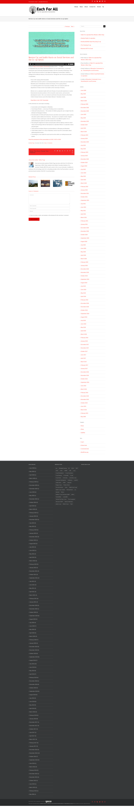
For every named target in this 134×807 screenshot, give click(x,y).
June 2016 (83, 385)
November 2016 (85, 375)
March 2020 (84, 258)
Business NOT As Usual (87, 48)
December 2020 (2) (34, 605)
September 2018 (85, 313)
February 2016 (84, 392)
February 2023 (84, 152)
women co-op (58, 504)
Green (66, 487)
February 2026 (84, 104)
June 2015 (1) (32, 784)
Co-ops (71, 475)
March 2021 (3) (33, 595)
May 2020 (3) (32, 629)
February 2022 (84, 186)
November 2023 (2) (34, 519)
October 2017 (84, 351)
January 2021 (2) (33, 602)
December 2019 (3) (34, 646)
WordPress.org (84, 452)
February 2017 (84, 365)
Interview (57, 492)
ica (75, 489)
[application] (51, 64)
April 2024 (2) (32, 505)
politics (72, 494)
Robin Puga (32, 143)
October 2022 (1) (33, 540)
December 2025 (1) (34, 485)
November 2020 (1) (34, 608)
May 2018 (83, 327)
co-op (74, 470)
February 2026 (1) (33, 481)
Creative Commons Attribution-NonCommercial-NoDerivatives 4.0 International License (56, 803)
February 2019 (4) (33, 677)
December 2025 (85, 107)
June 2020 (83, 248)
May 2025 (83, 117)
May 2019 (83, 293)
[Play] (30, 64)
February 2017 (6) (33, 742)
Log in (82, 442)
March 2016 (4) (33, 766)
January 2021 (84, 224)
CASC (57, 470)
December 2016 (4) (34, 749)
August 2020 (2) (33, 619)
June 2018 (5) (32, 701)
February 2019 (84, 299)
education (69, 482)
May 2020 (83, 251)
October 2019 (84, 275)
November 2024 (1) (34, 499)
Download (46, 66)
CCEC (61, 470)
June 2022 (83, 172)
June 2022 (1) (32, 550)
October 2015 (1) (33, 780)
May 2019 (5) (32, 670)
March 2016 (84, 389)
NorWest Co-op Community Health (63, 494)
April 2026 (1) (32, 475)
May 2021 (83, 210)
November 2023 (85, 142)
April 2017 (83, 358)
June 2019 (83, 289)
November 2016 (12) (34, 753)
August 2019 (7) (33, 660)
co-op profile (65, 475)
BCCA (73, 468)
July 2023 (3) (32, 523)
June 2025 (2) (32, 492)
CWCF (64, 482)
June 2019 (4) (32, 667)
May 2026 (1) (32, 471)
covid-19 (76, 480)
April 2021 (83, 214)
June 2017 (83, 354)
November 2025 (85, 111)
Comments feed (85, 448)
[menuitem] (76, 7)
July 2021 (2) (32, 581)
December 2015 (85, 396)
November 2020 (85, 231)
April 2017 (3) (32, 736)
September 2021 (85, 200)
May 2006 (83, 416)
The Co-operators (71, 499)
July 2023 (83, 145)
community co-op (72, 477)
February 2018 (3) (33, 715)
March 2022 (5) (33, 560)
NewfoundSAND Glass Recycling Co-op (91, 41)
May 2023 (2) (32, 526)
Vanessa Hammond (69, 501)
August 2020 (84, 241)
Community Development (61, 480)
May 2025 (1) (32, 495)
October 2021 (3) (33, 574)
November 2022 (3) (34, 536)
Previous (67, 26)
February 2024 (84, 135)
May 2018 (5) (32, 705)
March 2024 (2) (33, 509)
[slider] (72, 64)
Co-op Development (60, 473)
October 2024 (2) (33, 502)
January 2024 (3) (33, 516)
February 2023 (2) (33, 529)
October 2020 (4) (33, 612)
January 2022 (84, 190)
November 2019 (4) (34, 650)
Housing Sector (70, 489)
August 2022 (84, 166)
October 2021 (84, 196)
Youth (71, 504)
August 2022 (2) (33, 543)
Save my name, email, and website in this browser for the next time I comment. (49, 215)
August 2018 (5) (33, 694)
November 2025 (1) (34, 488)
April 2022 (83, 179)
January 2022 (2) (33, 567)
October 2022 (84, 162)
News (82, 425)
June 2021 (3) (32, 584)
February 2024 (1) (33, 512)
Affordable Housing (63, 468)
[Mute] (68, 64)
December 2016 (85, 372)
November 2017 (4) (34, 725)
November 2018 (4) (34, 684)
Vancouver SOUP (59, 501)
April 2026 (83, 97)
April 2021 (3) (32, 591)
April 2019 (83, 296)
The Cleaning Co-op (86, 45)
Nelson (62, 492)
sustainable (65, 496)
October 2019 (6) (33, 653)
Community (65, 477)
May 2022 (83, 176)
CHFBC (65, 470)
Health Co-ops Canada (60, 489)
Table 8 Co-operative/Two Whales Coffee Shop (92, 34)
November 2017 (85, 348)
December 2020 (85, 227)
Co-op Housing (59, 475)
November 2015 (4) (34, 777)
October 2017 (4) (33, 729)
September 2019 (85, 279)
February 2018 (84, 337)
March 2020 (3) (33, 636)
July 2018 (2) (32, 698)
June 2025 (83, 114)
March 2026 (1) (33, 478)
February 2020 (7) (33, 639)
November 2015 (85, 399)
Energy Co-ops (59, 484)
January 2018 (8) (33, 718)
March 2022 (84, 183)
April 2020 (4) (32, 632)
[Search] (103, 7)
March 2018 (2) (33, 711)
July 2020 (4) (32, 622)
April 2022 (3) (32, 557)
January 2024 (84, 138)
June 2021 (83, 207)
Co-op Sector (58, 477)
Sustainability (58, 496)
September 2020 (85, 238)
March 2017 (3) (33, 739)
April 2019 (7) (32, 674)
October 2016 (84, 378)
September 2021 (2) (34, 578)
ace (56, 468)
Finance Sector (67, 484)
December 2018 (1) (34, 681)
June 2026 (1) (32, 468)
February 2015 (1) (33, 790)
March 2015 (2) (33, 787)
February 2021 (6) (33, 598)
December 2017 (85, 344)
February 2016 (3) (33, 770)
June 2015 (83, 406)
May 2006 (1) (32, 794)
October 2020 (84, 234)
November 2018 (85, 306)
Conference (70, 480)
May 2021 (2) (32, 588)
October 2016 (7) (33, 756)
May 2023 (83, 148)
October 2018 (84, 310)
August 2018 (84, 317)
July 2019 (83, 286)
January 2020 (84, 265)
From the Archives (59, 487)
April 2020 (83, 255)
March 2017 (84, 361)
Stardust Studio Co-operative (88, 38)
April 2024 (83, 128)
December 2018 (85, 303)
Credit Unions (58, 482)
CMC (70, 470)
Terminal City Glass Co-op (61, 499)
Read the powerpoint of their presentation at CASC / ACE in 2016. (45, 139)
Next (72, 26)
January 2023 (84, 155)
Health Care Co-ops (73, 487)
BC (69, 468)
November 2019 (85, 272)
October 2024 (84, 124)
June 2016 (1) (32, 763)
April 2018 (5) (32, 708)
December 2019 (85, 269)
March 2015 (84, 409)
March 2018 (84, 334)
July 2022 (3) (32, 547)
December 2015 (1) (34, 773)
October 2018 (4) (33, 687)
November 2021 (85, 193)
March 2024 (84, 131)
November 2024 (85, 121)
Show (45, 143)
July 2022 (83, 169)
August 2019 (84, 282)
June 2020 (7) (32, 626)
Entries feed (84, 445)
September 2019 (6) (34, 657)
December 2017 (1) (34, 722)
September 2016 (85, 382)
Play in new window (38, 66)
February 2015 (84, 413)
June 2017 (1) (32, 732)
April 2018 (83, 330)
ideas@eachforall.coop (43, 1)
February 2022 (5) (33, 564)
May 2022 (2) (32, 554)
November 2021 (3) (34, 571)
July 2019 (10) (33, 663)
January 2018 (84, 341)
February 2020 (84, 262)
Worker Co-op (65, 504)
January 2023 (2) (33, 533)
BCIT (77, 468)
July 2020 (83, 245)
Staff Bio (83, 432)
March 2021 (84, 217)
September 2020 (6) (34, 615)
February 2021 (84, 221)
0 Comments (49, 143)
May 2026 (83, 93)
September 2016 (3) (34, 760)
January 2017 (84, 368)
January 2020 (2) (33, 643)
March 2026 (84, 100)
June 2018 (83, 324)
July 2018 (83, 320)
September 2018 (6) (34, 691)
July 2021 (83, 203)
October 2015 (84, 403)
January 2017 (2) (33, 746)
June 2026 (83, 90)
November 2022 (85, 159)
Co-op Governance (69, 473)
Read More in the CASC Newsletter (39, 100)
